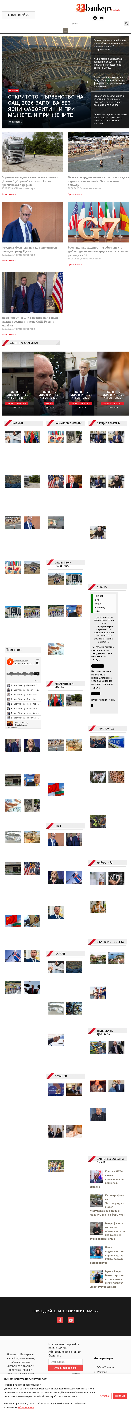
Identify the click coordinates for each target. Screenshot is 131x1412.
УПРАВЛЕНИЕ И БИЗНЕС (64, 685)
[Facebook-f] (60, 1320)
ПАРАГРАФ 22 (105, 728)
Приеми (120, 1395)
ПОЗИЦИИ (61, 1076)
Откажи (105, 1395)
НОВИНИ (17, 423)
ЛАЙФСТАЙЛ (105, 862)
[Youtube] (101, 18)
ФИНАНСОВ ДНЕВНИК (68, 423)
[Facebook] (95, 18)
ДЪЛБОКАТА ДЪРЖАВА (105, 1032)
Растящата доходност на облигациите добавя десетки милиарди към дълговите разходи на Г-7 (98, 251)
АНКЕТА (102, 586)
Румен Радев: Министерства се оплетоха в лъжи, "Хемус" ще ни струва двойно (106, 1279)
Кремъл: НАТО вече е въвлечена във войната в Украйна (107, 1179)
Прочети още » (9, 194)
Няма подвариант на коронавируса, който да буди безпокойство (106, 1255)
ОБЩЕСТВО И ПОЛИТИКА (63, 564)
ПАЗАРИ (60, 953)
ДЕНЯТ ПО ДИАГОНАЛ (24, 342)
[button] (65, 30)
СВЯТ (58, 826)
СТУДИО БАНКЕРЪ (108, 423)
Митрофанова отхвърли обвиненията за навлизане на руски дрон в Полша (107, 1231)
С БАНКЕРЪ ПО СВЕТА (110, 942)
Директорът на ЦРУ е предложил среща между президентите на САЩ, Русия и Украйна (30, 321)
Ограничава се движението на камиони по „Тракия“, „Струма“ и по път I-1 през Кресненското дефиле (31, 181)
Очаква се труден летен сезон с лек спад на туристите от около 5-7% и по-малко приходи (98, 181)
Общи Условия (26, 1407)
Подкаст (13, 649)
